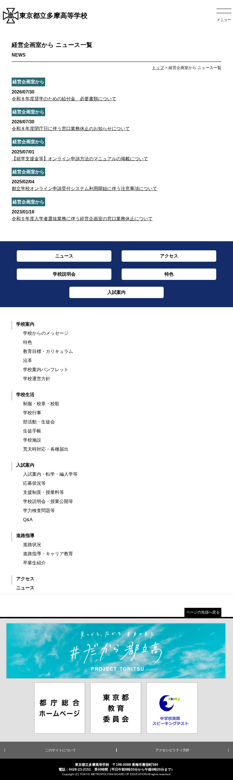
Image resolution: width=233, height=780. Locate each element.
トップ (158, 67)
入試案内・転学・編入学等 (50, 474)
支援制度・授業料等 (43, 492)
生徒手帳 (32, 431)
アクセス (25, 578)
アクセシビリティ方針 (172, 750)
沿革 (27, 360)
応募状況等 (34, 483)
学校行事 (32, 412)
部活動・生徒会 (39, 421)
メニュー (224, 20)
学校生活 (25, 394)
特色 (27, 342)
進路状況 (32, 544)
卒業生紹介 (34, 562)
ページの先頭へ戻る (203, 612)
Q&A (28, 519)
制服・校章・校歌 (41, 403)
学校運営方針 (36, 378)
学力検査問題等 (39, 510)
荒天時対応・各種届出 (45, 449)
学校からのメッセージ (45, 333)
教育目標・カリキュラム (48, 351)
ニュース (25, 587)
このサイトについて (60, 750)
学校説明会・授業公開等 (48, 501)
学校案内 (25, 324)
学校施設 (32, 440)
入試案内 (25, 465)
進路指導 (25, 535)
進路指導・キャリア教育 (48, 553)
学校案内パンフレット (45, 369)
